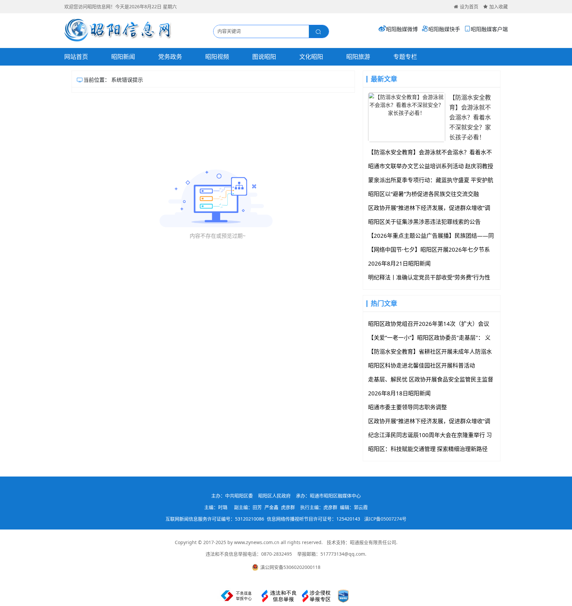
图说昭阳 (264, 57)
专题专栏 (405, 57)
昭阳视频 (217, 57)
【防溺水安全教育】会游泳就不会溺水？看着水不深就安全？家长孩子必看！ (470, 117)
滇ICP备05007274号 (385, 519)
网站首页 (76, 57)
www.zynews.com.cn (256, 542)
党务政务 (170, 57)
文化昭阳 (311, 57)
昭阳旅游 (358, 57)
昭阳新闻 (123, 57)
